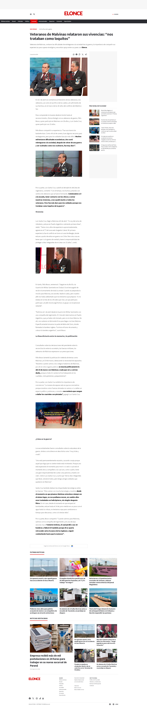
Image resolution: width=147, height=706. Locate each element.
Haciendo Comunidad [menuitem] (79, 678)
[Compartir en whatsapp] (73, 54)
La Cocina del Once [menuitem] (78, 682)
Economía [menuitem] (59, 21)
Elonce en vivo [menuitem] (77, 687)
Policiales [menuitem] (20, 21)
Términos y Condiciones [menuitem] (95, 682)
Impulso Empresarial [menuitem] (79, 680)
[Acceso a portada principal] (73, 13)
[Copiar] (79, 54)
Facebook (29, 698)
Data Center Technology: (113, 704)
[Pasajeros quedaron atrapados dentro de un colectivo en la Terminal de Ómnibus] (84, 655)
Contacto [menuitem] (92, 685)
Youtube (43, 698)
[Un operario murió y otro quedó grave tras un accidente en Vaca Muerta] (44, 567)
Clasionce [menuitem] (76, 686)
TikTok (40, 698)
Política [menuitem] (27, 21)
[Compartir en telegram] (86, 54)
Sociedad (33, 29)
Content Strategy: (109, 704)
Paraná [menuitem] (14, 21)
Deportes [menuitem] (51, 21)
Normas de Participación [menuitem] (95, 683)
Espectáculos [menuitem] (67, 21)
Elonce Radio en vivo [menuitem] (79, 689)
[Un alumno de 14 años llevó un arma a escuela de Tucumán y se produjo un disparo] (73, 597)
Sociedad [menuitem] (33, 21)
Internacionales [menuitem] (43, 21)
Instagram (36, 698)
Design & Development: (116, 704)
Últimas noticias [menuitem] (5, 21)
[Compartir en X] (82, 54)
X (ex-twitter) (33, 698)
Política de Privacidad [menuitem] (95, 680)
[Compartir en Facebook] (76, 54)
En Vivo (116, 14)
